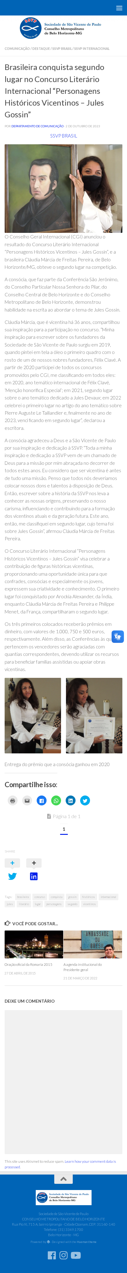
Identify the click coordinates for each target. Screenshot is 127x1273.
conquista (56, 897)
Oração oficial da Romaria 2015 (28, 964)
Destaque (41, 48)
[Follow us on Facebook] (51, 1255)
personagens (54, 904)
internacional (108, 897)
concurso (40, 897)
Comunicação (17, 48)
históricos (88, 897)
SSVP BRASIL (63, 135)
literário (24, 904)
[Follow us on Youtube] (75, 1255)
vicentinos (89, 904)
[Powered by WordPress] (48, 1242)
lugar (38, 904)
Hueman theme (86, 1242)
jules (10, 904)
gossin (72, 897)
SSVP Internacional (91, 48)
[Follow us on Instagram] (63, 1255)
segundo (72, 904)
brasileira (23, 897)
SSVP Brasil (62, 48)
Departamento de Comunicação (37, 126)
